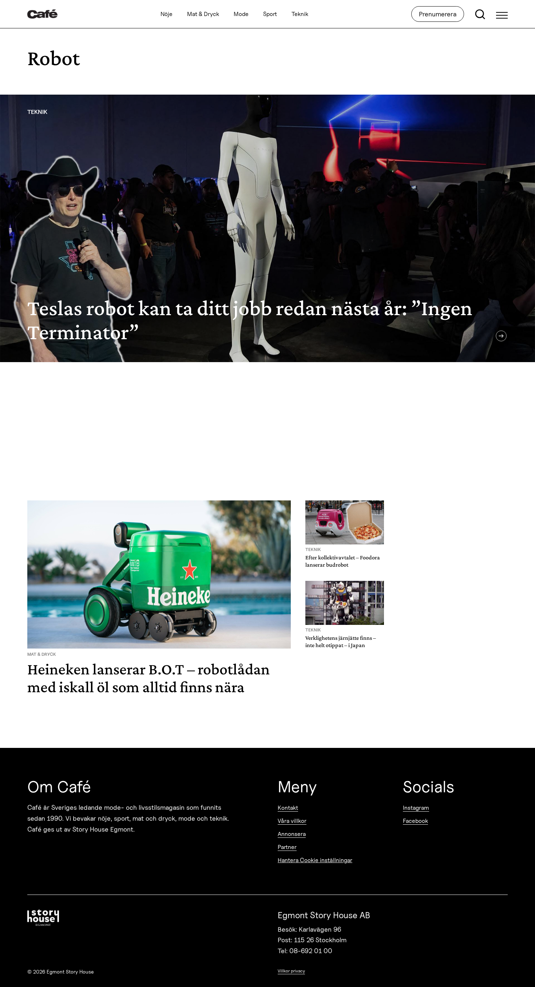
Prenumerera (437, 14)
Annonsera (292, 834)
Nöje (166, 14)
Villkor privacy (291, 971)
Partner (287, 847)
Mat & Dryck (203, 14)
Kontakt (288, 807)
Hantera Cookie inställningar (315, 860)
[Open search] (480, 14)
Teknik (300, 14)
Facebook (415, 820)
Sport (270, 14)
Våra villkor (292, 820)
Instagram (416, 807)
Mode (241, 14)
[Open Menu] (502, 14)
